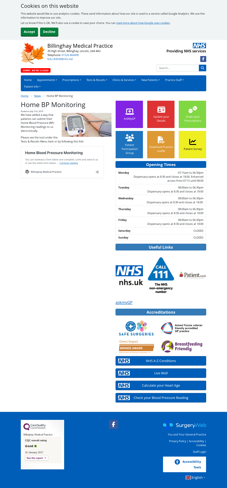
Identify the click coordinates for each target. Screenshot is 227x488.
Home (28, 80)
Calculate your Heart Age (161, 385)
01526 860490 (70, 55)
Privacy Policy (177, 441)
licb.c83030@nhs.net (60, 59)
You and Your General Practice (187, 434)
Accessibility (196, 441)
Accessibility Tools (191, 464)
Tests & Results (95, 80)
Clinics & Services (123, 80)
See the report (35, 458)
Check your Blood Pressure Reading (161, 397)
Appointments (46, 80)
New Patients (149, 80)
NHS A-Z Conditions (161, 361)
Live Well (161, 373)
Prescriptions (70, 80)
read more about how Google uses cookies (143, 23)
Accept (29, 31)
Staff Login (199, 452)
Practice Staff (173, 80)
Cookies (201, 445)
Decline (49, 31)
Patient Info (31, 86)
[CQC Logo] (34, 429)
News (37, 96)
